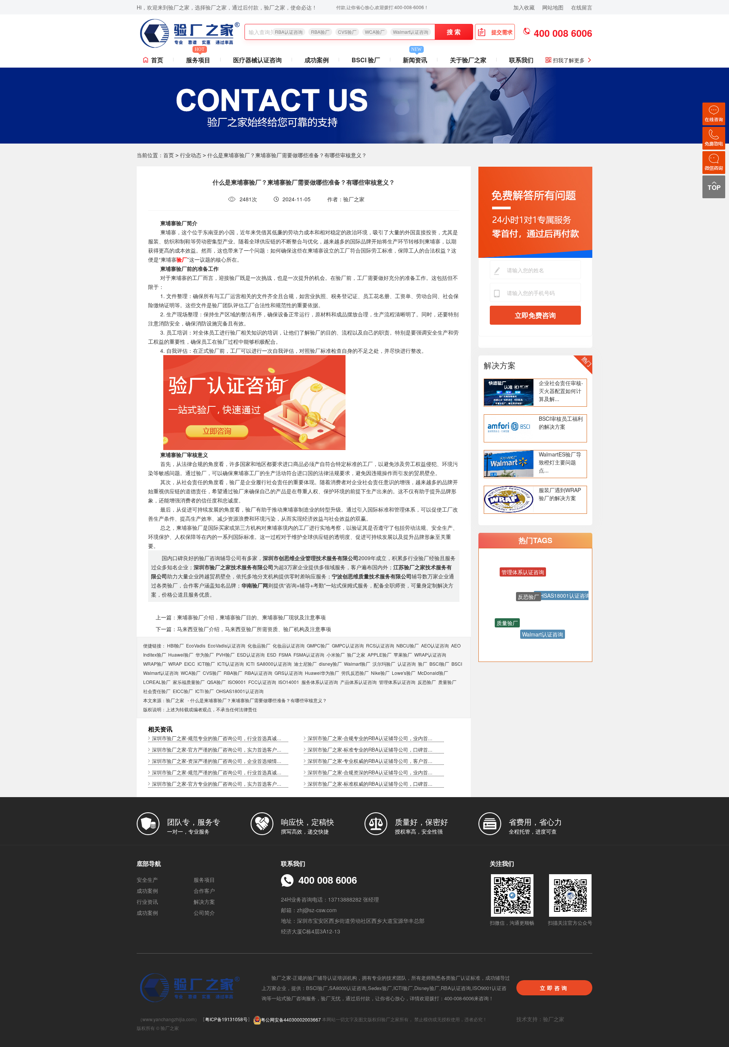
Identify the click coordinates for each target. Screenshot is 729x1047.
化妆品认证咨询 (289, 645)
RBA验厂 (320, 31)
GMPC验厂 (318, 645)
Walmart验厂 (357, 663)
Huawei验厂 (180, 654)
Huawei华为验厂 (322, 673)
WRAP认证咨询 (430, 654)
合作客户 (204, 890)
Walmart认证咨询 (410, 31)
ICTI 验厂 (204, 691)
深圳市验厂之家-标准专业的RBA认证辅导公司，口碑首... (370, 749)
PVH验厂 (225, 654)
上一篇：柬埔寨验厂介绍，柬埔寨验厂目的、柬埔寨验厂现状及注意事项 (241, 617)
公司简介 (204, 912)
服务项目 (198, 58)
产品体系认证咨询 (358, 682)
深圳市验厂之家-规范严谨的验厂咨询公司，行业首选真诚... (216, 772)
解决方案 (500, 365)
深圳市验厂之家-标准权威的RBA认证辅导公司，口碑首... (370, 783)
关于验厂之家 (468, 59)
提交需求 (502, 32)
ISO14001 (288, 682)
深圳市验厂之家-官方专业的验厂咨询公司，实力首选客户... (216, 783)
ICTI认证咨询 (230, 663)
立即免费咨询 (535, 315)
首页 (157, 59)
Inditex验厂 (154, 654)
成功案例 (317, 59)
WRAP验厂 (154, 663)
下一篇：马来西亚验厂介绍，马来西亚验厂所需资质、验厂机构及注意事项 (243, 629)
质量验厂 (447, 682)
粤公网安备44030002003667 (291, 1019)
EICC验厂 (183, 691)
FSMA (285, 654)
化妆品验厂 (259, 645)
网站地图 (552, 7)
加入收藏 (524, 7)
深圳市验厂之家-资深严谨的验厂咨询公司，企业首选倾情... (216, 760)
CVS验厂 (347, 31)
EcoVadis (195, 645)
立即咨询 (554, 988)
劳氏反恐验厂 (355, 673)
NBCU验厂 (407, 645)
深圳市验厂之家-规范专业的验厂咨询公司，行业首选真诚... (216, 738)
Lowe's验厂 (403, 673)
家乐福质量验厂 (189, 682)
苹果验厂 (403, 654)
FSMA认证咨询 (308, 654)
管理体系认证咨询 (397, 682)
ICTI (250, 663)
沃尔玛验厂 (383, 663)
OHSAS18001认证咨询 (240, 691)
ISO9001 (237, 682)
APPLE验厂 (379, 654)
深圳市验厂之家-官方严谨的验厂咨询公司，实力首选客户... (216, 749)
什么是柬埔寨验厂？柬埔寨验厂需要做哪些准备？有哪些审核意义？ (258, 700)
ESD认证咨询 (251, 654)
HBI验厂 (175, 645)
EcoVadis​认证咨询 (226, 645)
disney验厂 (330, 663)
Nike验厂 (380, 673)
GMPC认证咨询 (348, 645)
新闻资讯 (415, 58)
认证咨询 (407, 663)
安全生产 (147, 879)
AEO (456, 645)
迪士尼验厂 (305, 663)
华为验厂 (205, 654)
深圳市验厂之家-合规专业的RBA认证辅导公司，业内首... (370, 738)
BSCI (456, 663)
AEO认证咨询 (435, 645)
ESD (271, 654)
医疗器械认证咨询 (257, 59)
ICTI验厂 (206, 663)
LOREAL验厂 (156, 682)
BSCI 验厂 (366, 59)
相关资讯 (160, 729)
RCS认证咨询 (380, 645)
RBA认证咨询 (289, 31)
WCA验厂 (375, 31)
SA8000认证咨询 (274, 663)
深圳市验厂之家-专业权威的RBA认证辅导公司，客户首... (370, 760)
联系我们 (521, 59)
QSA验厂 (216, 682)
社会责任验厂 (156, 691)
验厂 (422, 663)
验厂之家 (356, 654)
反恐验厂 (427, 682)
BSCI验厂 (439, 663)
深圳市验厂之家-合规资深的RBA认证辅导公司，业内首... (370, 772)
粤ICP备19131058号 (226, 1019)
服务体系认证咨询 (319, 682)
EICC (189, 663)
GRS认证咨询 (289, 673)
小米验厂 (336, 654)
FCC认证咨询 (262, 682)
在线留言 (581, 7)
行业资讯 (147, 901)
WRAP (175, 663)
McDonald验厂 (433, 673)
